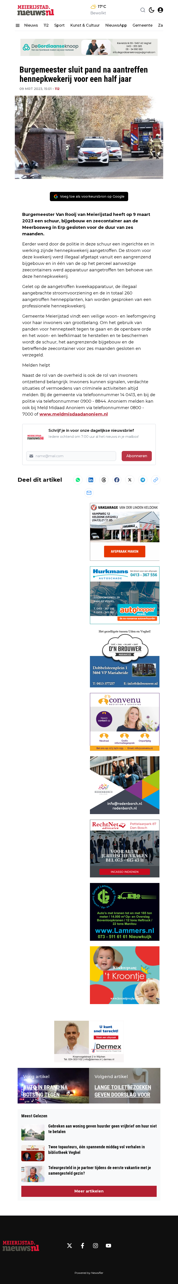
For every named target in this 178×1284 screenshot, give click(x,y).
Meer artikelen (89, 1191)
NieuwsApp (116, 25)
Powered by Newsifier (89, 1273)
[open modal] (160, 10)
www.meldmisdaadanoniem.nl (73, 414)
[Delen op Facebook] (116, 479)
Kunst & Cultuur (85, 25)
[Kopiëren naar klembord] (155, 479)
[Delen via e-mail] (89, 492)
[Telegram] (142, 479)
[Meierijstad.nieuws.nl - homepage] (36, 10)
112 (46, 25)
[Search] (143, 10)
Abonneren (136, 456)
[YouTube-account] (108, 1245)
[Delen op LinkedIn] (90, 479)
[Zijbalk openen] (17, 25)
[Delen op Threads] (103, 479)
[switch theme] (151, 10)
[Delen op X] (129, 479)
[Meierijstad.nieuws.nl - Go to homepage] (21, 1245)
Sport (59, 25)
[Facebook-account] (82, 1245)
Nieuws (31, 25)
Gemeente (143, 25)
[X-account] (69, 1245)
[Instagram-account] (95, 1245)
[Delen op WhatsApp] (78, 479)
